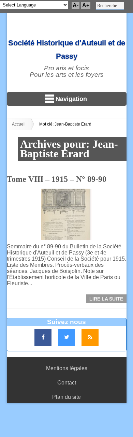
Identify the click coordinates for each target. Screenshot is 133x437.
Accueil (19, 124)
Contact (66, 382)
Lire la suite (106, 299)
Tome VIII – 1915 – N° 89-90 (56, 179)
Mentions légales (66, 368)
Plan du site (66, 397)
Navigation (71, 99)
